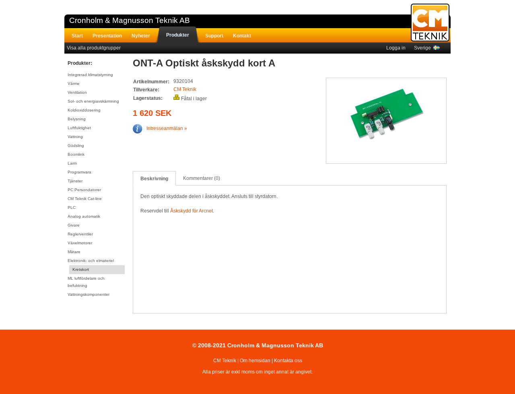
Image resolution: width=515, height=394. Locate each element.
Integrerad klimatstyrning (90, 74)
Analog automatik (84, 216)
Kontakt (242, 36)
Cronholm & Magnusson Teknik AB (129, 20)
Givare (74, 225)
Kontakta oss (288, 360)
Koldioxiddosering (84, 110)
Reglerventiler (80, 234)
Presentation (107, 36)
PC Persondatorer (84, 190)
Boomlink (76, 154)
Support (214, 36)
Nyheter (141, 36)
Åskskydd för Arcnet (191, 211)
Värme (74, 83)
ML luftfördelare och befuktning (86, 282)
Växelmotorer (80, 243)
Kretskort (80, 269)
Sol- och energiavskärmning (93, 101)
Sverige (423, 48)
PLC (72, 207)
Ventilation (77, 92)
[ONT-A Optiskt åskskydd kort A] (386, 115)
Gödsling (76, 145)
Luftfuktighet (79, 128)
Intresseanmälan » (166, 128)
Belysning (77, 119)
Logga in (396, 48)
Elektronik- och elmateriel (91, 260)
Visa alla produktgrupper (94, 48)
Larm (72, 163)
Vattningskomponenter (88, 294)
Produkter (177, 35)
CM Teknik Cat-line (85, 198)
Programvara (79, 172)
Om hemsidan (255, 360)
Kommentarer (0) (201, 178)
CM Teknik (184, 89)
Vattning (75, 136)
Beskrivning (154, 179)
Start (77, 36)
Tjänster (75, 181)
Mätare (74, 252)
